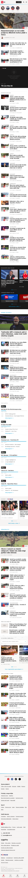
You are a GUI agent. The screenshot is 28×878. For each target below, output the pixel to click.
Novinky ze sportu (6, 312)
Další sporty (13, 375)
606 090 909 (6, 833)
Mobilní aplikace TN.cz (6, 827)
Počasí (11, 193)
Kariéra (2, 860)
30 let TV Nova (4, 862)
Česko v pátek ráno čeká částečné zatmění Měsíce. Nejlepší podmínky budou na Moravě (18, 99)
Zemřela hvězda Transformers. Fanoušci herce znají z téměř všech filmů (18, 109)
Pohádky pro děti (15, 845)
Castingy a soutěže (18, 860)
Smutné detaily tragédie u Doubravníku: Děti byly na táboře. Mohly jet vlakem (16, 751)
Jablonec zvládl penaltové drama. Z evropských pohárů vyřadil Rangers (18, 258)
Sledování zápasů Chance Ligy (8, 850)
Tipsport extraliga (20, 807)
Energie (2, 788)
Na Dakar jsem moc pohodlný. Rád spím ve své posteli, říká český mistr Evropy (18, 352)
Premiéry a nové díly (16, 843)
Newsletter (3, 829)
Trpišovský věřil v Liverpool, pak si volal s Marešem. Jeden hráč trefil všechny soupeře (14, 334)
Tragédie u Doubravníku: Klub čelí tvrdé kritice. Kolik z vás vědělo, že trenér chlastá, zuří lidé (17, 696)
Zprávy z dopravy (11, 816)
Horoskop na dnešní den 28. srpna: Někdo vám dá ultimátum (17, 230)
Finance (23, 786)
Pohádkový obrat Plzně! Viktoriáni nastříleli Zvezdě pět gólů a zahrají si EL (17, 239)
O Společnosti (9, 857)
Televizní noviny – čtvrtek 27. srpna (18, 605)
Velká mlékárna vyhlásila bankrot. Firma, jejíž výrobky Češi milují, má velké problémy (17, 719)
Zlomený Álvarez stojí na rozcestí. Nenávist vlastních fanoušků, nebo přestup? (17, 397)
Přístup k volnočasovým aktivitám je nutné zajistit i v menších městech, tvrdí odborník (9, 283)
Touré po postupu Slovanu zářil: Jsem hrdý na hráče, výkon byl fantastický (17, 388)
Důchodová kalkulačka (6, 818)
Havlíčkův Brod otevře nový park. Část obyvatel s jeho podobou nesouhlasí (17, 569)
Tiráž (24, 827)
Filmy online (7, 843)
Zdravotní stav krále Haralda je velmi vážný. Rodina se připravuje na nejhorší (18, 166)
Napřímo (11, 795)
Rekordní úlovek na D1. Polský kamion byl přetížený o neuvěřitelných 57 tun (18, 60)
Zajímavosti (13, 106)
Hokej (13, 807)
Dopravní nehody (19, 816)
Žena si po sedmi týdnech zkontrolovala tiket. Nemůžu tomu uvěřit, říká (18, 187)
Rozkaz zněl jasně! (5, 800)
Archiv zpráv (19, 827)
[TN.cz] (3, 2)
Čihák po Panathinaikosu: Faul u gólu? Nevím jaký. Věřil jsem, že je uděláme (17, 626)
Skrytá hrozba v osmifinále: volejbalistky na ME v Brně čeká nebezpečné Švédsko (17, 632)
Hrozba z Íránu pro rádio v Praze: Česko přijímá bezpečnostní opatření (17, 587)
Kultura (7, 788)
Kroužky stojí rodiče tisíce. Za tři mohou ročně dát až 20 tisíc (18, 44)
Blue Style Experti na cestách (8, 798)
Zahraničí (12, 115)
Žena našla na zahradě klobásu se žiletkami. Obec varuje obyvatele (17, 157)
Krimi (20, 656)
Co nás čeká (13, 226)
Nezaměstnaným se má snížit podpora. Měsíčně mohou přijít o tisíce (14, 33)
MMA (2, 809)
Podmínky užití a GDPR (19, 857)
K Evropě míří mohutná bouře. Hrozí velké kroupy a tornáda (18, 195)
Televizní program (9, 860)
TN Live (19, 2)
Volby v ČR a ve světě (6, 786)
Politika (18, 786)
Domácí (12, 95)
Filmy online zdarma (5, 845)
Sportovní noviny (19, 798)
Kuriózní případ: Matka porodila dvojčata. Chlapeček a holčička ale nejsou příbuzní (17, 743)
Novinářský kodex (11, 829)
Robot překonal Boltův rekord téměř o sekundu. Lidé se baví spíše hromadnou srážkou (18, 378)
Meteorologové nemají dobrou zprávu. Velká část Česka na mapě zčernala (18, 735)
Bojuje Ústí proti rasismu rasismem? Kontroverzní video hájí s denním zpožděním (18, 369)
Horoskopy (3, 816)
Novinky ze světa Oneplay (7, 847)
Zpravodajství (5, 529)
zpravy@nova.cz (7, 835)
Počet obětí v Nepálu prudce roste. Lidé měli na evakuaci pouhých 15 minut (18, 211)
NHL (26, 807)
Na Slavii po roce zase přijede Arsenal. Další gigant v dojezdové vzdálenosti (18, 344)
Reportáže (12, 800)
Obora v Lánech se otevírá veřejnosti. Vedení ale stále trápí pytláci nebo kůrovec (13, 551)
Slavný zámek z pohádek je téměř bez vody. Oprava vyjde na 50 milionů (18, 147)
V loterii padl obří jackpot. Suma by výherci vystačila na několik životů (17, 704)
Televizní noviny (14, 603)
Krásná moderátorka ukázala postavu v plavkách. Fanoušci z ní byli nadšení (18, 360)
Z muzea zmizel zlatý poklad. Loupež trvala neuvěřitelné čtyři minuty (18, 614)
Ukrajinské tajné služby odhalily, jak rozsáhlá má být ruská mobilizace (18, 119)
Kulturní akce (15, 818)
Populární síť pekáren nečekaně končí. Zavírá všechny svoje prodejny (15, 677)
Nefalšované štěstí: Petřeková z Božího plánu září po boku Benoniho (9, 513)
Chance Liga (8, 807)
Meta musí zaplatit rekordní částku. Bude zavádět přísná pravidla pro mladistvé (18, 597)
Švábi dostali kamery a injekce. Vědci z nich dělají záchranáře (17, 177)
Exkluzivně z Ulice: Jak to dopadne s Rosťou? (17, 202)
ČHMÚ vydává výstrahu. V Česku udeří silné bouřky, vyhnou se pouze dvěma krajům (17, 577)
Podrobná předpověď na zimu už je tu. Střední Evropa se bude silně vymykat (18, 220)
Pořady (2, 843)
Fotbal (11, 236)
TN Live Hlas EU (7, 86)
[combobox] (14, 641)
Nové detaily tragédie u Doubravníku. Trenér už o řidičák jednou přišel (17, 52)
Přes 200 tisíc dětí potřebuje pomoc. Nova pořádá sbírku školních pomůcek (18, 138)
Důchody (14, 786)
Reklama (3, 857)
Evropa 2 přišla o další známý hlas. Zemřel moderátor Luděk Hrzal (18, 128)
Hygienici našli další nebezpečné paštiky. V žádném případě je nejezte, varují (8, 660)
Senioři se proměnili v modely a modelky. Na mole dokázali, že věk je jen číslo (18, 561)
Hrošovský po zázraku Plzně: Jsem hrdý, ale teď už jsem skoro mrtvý (18, 249)
